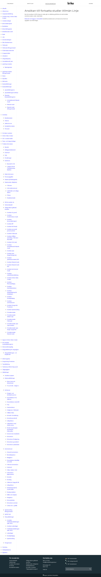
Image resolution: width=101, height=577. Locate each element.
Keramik (9, 477)
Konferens (7, 160)
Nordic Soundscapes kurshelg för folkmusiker (12, 429)
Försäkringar (8, 158)
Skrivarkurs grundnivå (13, 442)
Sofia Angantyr (6, 358)
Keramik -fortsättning (12, 415)
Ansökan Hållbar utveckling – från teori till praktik (12, 237)
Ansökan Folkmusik (12, 233)
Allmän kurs (5, 11)
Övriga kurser (8, 542)
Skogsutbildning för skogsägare (10, 349)
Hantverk (9, 467)
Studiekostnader (11, 198)
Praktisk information (7, 144)
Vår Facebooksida (72, 558)
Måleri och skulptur (12, 494)
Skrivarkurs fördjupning (13, 439)
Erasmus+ (7, 152)
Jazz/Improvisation (7, 64)
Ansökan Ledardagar (12, 526)
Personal (7, 128)
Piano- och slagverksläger (9, 141)
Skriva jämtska (11, 500)
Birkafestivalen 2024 (7, 31)
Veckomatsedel (8, 205)
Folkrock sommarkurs (12, 464)
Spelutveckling (11, 538)
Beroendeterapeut (7, 23)
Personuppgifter (9, 176)
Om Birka (4, 114)
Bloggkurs (9, 457)
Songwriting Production (8, 361)
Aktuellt (4, 8)
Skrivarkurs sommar (12, 503)
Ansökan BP (10, 223)
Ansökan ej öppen (9, 375)
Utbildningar (5, 372)
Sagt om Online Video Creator (10, 340)
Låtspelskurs (10, 420)
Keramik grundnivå (12, 418)
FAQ (6, 155)
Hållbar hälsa (10, 412)
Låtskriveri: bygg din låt (13, 482)
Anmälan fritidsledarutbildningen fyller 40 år (13, 521)
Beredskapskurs (11, 455)
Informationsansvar (12, 188)
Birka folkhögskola (7, 29)
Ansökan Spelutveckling (13, 309)
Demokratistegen (6, 39)
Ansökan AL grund (12, 212)
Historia (7, 120)
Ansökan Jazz (10, 250)
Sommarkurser (8, 449)
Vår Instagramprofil (72, 561)
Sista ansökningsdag (7, 347)
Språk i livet (8, 514)
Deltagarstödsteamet (10, 150)
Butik (3, 34)
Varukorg (4, 547)
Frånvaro (9, 185)
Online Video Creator (7, 135)
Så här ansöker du (9, 202)
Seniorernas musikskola (13, 433)
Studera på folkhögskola (11, 179)
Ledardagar (10, 533)
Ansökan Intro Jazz (12, 242)
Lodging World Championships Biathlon (11, 168)
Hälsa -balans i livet (12, 470)
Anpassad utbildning (7, 13)
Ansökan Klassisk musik (13, 262)
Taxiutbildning (6, 364)
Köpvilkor (4, 78)
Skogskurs (9, 497)
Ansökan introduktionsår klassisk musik (13, 246)
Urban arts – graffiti (12, 505)
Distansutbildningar (10, 378)
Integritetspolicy (6, 58)
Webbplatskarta (6, 550)
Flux (8, 404)
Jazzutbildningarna (10, 90)
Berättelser (5, 26)
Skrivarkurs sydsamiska (13, 444)
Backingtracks (8, 67)
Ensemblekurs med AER (13, 402)
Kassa (3, 76)
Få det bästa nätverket (8, 50)
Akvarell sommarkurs (12, 452)
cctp (3, 37)
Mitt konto (4, 81)
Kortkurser (7, 390)
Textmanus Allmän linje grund (10, 367)
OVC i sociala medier (7, 138)
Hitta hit (45, 569)
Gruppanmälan (6, 53)
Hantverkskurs (11, 407)
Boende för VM (11, 164)
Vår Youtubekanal (71, 564)
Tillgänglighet (5, 369)
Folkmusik (4, 45)
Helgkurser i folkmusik (12, 410)
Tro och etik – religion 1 (13, 385)
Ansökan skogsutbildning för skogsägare (12, 292)
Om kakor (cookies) (7, 133)
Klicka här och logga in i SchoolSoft (33, 18)
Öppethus (4, 552)
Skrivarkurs (10, 436)
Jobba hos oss (8, 123)
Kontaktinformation (10, 126)
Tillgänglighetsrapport (32, 569)
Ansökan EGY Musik (12, 226)
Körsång (9, 479)
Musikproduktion (11, 492)
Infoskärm (5, 56)
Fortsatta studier (11, 312)
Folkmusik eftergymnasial (8, 48)
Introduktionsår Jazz (7, 61)
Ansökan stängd (6, 21)
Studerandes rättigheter (11, 182)
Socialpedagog (11, 535)
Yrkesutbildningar (9, 517)
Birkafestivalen (8, 118)
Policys (9, 195)
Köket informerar (9, 174)
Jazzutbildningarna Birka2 (11, 92)
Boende (7, 147)
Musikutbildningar (7, 84)
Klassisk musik (10, 104)
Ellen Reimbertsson (7, 42)
